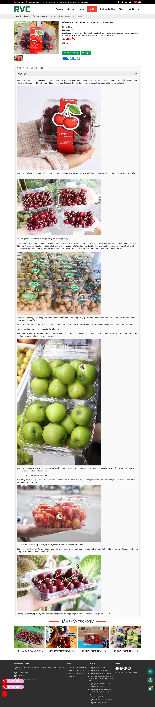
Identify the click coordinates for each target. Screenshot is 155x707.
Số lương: (65, 43)
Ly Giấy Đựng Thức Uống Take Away (101, 684)
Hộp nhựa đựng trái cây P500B (93, 651)
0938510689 (14, 681)
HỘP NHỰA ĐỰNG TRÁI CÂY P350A (61, 651)
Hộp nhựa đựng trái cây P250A (29, 651)
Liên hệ (131, 9)
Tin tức (121, 9)
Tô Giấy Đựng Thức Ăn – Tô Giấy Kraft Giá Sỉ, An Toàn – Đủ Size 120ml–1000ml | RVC (101, 679)
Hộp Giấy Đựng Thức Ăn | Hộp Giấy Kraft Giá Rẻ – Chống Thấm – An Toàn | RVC (100, 692)
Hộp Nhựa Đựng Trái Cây (98, 668)
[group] (18, 58)
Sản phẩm (91, 9)
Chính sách (82, 668)
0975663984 (14, 687)
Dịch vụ (81, 9)
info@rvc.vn (23, 676)
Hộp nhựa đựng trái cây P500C (125, 651)
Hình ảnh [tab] (39, 68)
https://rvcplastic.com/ (29, 679)
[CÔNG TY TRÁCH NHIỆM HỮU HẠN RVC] (118, 2)
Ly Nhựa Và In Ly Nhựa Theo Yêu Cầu (102, 700)
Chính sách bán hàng (107, 9)
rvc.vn (123, 672)
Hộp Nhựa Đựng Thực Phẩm (99, 670)
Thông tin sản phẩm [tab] (25, 68)
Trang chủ (59, 9)
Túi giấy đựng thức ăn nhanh (99, 697)
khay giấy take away (97, 686)
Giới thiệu (70, 9)
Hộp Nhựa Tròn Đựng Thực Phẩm (101, 673)
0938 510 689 (25, 673)
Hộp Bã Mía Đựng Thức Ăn (98, 703)
